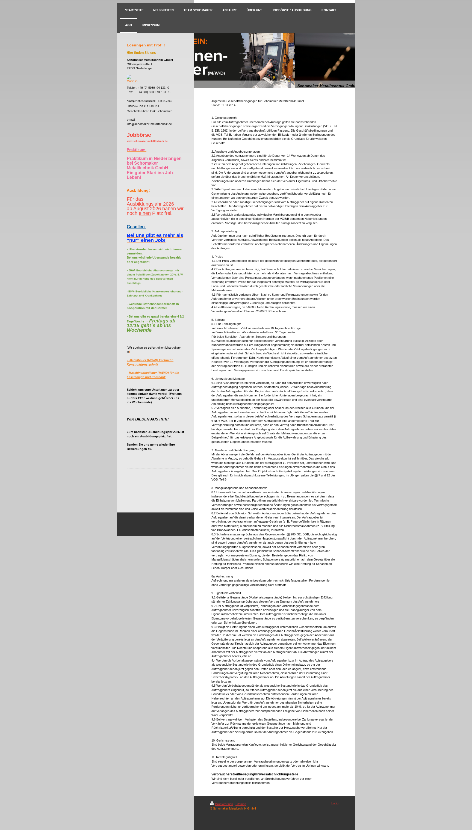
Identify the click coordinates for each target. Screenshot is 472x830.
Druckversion (224, 804)
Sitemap (240, 804)
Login (334, 803)
